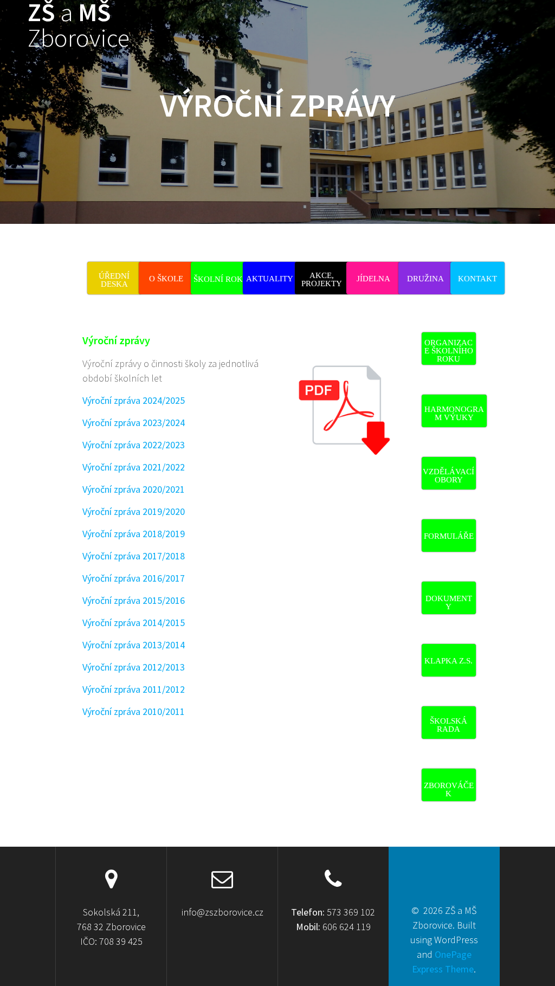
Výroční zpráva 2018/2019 (133, 533)
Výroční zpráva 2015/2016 (133, 600)
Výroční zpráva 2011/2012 (133, 689)
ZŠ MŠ (79, 25)
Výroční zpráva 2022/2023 (133, 445)
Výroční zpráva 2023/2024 (133, 422)
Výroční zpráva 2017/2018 (133, 556)
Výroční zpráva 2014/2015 (133, 622)
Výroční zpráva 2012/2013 (133, 667)
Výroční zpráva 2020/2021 (133, 489)
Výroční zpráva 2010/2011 (133, 711)
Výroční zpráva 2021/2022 (133, 467)
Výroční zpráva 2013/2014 (133, 645)
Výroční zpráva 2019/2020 (133, 511)
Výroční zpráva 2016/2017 (133, 578)
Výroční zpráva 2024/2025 (133, 400)
